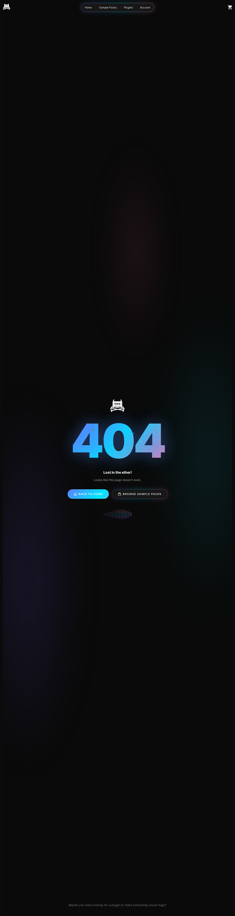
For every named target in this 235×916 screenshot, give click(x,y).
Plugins (128, 7)
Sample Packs (108, 7)
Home (88, 7)
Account (145, 7)
